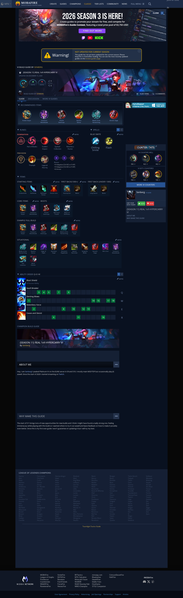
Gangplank (41, 508)
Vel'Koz (130, 510)
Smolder (113, 510)
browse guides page (92, 58)
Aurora (21, 501)
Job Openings (96, 594)
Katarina (58, 512)
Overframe (96, 584)
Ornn (93, 497)
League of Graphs (47, 577)
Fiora (39, 501)
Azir (20, 503)
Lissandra (77, 491)
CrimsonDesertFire (116, 575)
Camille (21, 520)
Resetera (60, 580)
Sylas (112, 518)
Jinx (56, 497)
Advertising (85, 594)
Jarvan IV (58, 489)
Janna (57, 487)
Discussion (33, 98)
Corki (39, 480)
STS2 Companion (99, 586)
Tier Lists (99, 4)
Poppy (94, 501)
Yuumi (148, 497)
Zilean (148, 510)
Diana (39, 485)
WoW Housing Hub (82, 584)
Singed (112, 501)
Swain (112, 516)
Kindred (76, 476)
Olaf (93, 493)
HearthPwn (96, 580)
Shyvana (113, 499)
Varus (130, 503)
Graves (39, 516)
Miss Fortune (78, 514)
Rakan (94, 510)
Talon (130, 480)
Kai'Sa (57, 501)
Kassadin (58, 510)
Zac (147, 501)
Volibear (149, 476)
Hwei (57, 478)
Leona (75, 487)
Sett (111, 493)
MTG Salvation (80, 577)
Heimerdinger (60, 476)
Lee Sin (76, 485)
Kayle (57, 514)
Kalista (57, 503)
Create (53, 4)
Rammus (95, 512)
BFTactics (79, 575)
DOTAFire (61, 577)
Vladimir (131, 520)
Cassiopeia (41, 476)
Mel (74, 510)
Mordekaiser (78, 516)
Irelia (57, 482)
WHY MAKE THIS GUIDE (135, 218)
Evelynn (40, 495)
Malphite (76, 501)
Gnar (39, 512)
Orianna (95, 495)
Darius (39, 482)
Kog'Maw (76, 480)
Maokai (76, 505)
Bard (20, 505)
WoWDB (78, 582)
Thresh (130, 487)
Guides (63, 4)
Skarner (113, 508)
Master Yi (76, 508)
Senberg (38, 67)
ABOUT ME (131, 216)
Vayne (130, 505)
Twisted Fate (132, 495)
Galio (39, 505)
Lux (74, 499)
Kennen (58, 518)
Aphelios (22, 495)
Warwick (149, 478)
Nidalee (94, 485)
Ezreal (39, 497)
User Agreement (61, 594)
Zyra (147, 514)
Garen (39, 510)
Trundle (131, 491)
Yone (148, 491)
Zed (147, 503)
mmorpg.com (97, 575)
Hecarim (40, 520)
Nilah (93, 487)
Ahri (20, 478)
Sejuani (112, 487)
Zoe (147, 512)
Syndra (112, 520)
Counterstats (45, 582)
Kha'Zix (58, 520)
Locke (75, 493)
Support (118, 594)
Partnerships (108, 594)
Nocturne (95, 489)
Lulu (74, 497)
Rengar (112, 476)
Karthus (58, 508)
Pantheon (95, 499)
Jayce (57, 493)
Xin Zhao (149, 487)
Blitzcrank (22, 510)
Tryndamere (132, 493)
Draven (39, 489)
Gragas (39, 514)
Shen (111, 497)
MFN (6, 3)
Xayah (148, 482)
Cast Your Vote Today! (131, 204)
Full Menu (136, 4)
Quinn (94, 508)
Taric (130, 482)
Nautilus (95, 480)
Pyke (93, 503)
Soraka (112, 514)
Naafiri (75, 520)
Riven (112, 478)
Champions (75, 4)
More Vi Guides (50, 98)
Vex (129, 512)
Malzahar (76, 503)
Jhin (56, 495)
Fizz (38, 503)
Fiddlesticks (41, 499)
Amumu (22, 489)
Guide (22, 98)
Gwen (39, 518)
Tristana (131, 489)
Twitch (61, 374)
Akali (20, 480)
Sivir (111, 505)
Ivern (57, 485)
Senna (112, 489)
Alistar (21, 485)
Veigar (130, 508)
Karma (57, 505)
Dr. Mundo (41, 487)
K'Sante (58, 499)
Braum (21, 514)
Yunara (148, 495)
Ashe (21, 497)
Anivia (21, 491)
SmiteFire (61, 575)
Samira (112, 485)
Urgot (130, 501)
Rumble (112, 480)
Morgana (76, 518)
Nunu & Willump (98, 491)
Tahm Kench (132, 476)
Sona (111, 512)
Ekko (38, 491)
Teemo (130, 485)
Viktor (130, 518)
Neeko (94, 482)
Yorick (148, 493)
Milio (75, 512)
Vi (128, 514)
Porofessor (44, 580)
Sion (111, 503)
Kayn (57, 516)
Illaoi (57, 480)
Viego (130, 516)
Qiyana (94, 505)
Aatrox (21, 476)
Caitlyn (21, 518)
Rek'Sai (94, 514)
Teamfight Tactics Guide (92, 526)
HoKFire (112, 577)
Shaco (112, 495)
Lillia (75, 489)
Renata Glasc (96, 518)
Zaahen (149, 499)
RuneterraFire (45, 586)
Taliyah (130, 478)
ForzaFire (61, 584)
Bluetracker (96, 577)
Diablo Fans (96, 582)
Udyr (130, 499)
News (124, 4)
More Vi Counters (146, 184)
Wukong (149, 480)
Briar (21, 516)
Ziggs (148, 508)
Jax (56, 491)
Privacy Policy (74, 594)
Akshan (21, 482)
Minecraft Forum (81, 580)
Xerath (148, 485)
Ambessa (22, 487)
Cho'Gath (40, 478)
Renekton (95, 520)
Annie (21, 493)
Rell (93, 516)
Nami (94, 476)
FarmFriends (62, 582)
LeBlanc (76, 482)
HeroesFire (61, 586)
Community (113, 4)
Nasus (94, 478)
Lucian (75, 495)
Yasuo (148, 489)
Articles (125, 594)
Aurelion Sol (23, 499)
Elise (38, 493)
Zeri (147, 505)
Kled (74, 478)
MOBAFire (44, 575)
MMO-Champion (81, 586)
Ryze (111, 482)
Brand (21, 512)
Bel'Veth (22, 508)
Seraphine (113, 491)
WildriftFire (44, 584)
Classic (87, 4)
